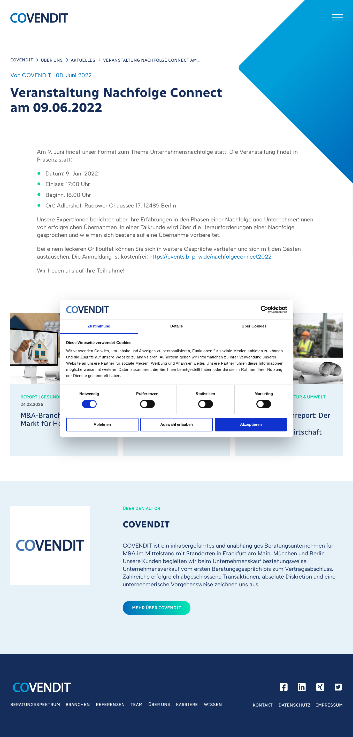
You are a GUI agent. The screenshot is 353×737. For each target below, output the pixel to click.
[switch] (147, 404)
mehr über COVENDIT (156, 607)
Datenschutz (294, 705)
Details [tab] (176, 326)
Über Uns (52, 60)
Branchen (78, 704)
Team (136, 704)
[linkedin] (301, 688)
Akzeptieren (251, 424)
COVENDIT (21, 59)
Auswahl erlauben (176, 424)
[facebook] (283, 688)
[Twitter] (338, 688)
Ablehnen (102, 424)
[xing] (320, 688)
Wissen (213, 704)
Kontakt (263, 705)
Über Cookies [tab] (254, 326)
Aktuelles (83, 60)
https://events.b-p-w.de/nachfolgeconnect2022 (210, 256)
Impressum (329, 705)
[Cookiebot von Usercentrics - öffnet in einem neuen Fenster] (264, 310)
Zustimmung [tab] (99, 326)
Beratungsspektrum (35, 704)
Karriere (187, 704)
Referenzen (110, 704)
